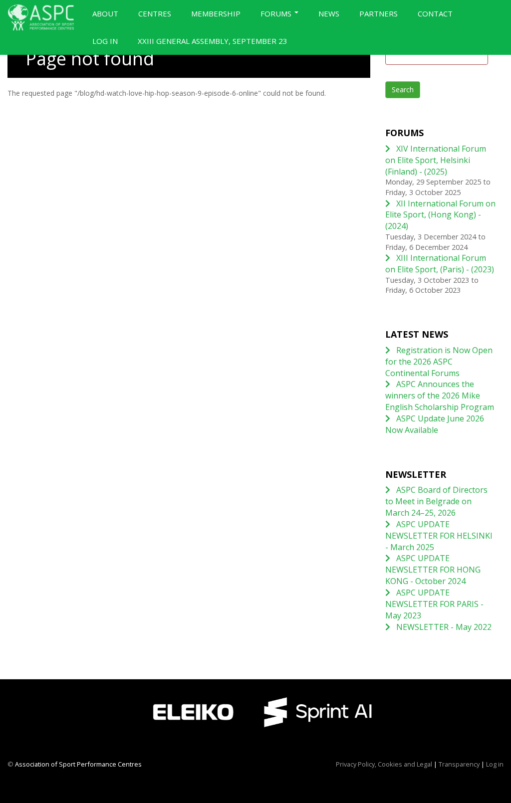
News (328, 13)
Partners (378, 13)
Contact (435, 13)
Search (403, 89)
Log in (105, 41)
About (105, 13)
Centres (154, 13)
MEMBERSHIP (216, 13)
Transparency (459, 764)
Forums (276, 13)
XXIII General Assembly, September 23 (212, 41)
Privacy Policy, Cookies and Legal (384, 764)
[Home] (44, 17)
